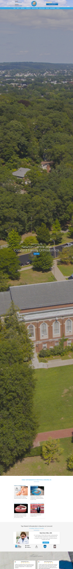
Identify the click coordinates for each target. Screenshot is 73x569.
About (18, 8)
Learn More (36, 253)
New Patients (52, 8)
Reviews (47, 8)
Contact (58, 8)
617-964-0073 (18, 2)
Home (14, 8)
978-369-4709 (18, 5)
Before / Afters (35, 8)
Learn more (46, 542)
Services (22, 8)
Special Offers (42, 8)
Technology (28, 8)
